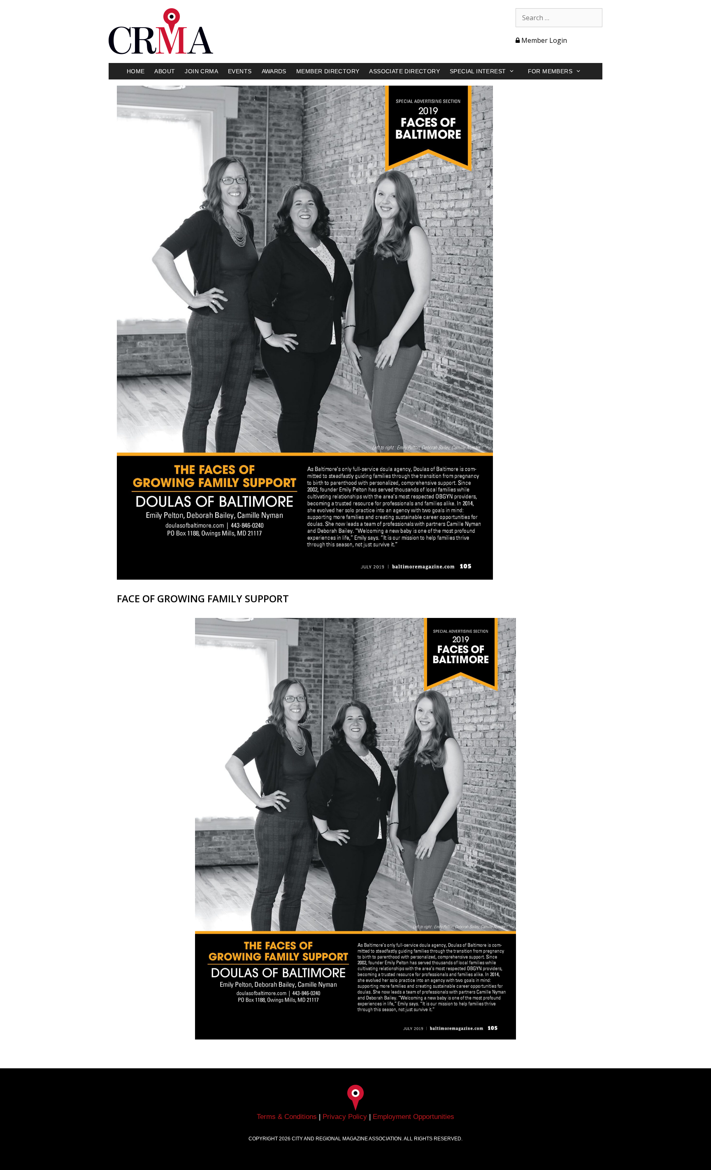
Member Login (543, 40)
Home (136, 71)
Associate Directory (404, 71)
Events (239, 71)
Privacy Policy (345, 1117)
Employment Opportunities (413, 1117)
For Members (550, 71)
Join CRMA (201, 71)
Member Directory (327, 71)
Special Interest (478, 71)
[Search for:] (559, 17)
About (164, 71)
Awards (274, 71)
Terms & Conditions (287, 1117)
